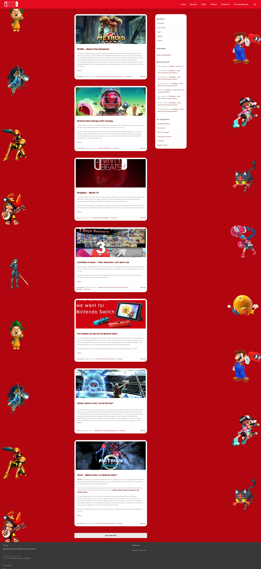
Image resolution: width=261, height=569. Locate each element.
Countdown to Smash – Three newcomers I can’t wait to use (103, 262)
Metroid (99, 76)
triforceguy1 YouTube (164, 136)
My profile (161, 23)
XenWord (27, 558)
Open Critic (135, 550)
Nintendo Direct (107, 148)
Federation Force (98, 430)
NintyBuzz (116, 76)
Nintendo (111, 76)
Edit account (162, 28)
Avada (20, 558)
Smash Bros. (79, 289)
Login (159, 32)
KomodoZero (80, 76)
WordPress (14, 558)
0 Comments (128, 76)
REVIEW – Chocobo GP (176, 66)
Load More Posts (111, 535)
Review (122, 76)
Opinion (115, 430)
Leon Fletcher (80, 148)
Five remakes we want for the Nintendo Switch (97, 333)
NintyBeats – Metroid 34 (88, 192)
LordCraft (160, 141)
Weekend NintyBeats (103, 218)
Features (95, 218)
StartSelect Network (164, 124)
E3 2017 (98, 523)
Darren (79, 218)
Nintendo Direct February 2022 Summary (95, 121)
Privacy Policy (7, 565)
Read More (143, 76)
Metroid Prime (104, 76)
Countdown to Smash (103, 287)
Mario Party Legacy (163, 132)
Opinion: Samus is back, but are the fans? (95, 403)
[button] (255, 4)
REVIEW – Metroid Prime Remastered (93, 49)
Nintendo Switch (123, 287)
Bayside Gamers (163, 145)
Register (160, 36)
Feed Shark (142, 550)
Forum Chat (161, 128)
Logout (160, 40)
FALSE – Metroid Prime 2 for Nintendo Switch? (97, 475)
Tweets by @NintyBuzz (163, 55)
